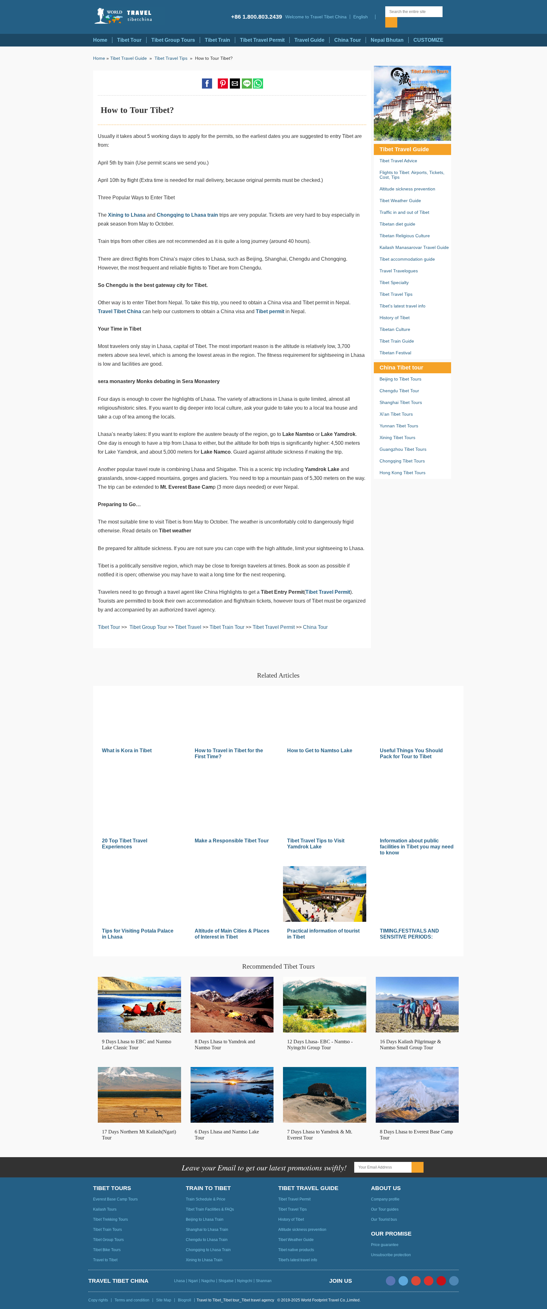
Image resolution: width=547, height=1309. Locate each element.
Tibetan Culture (395, 329)
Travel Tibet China (119, 311)
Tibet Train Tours (107, 1229)
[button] (362, 16)
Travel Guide (309, 40)
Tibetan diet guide (397, 223)
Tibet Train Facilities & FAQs (210, 1209)
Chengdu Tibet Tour (399, 390)
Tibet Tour (129, 40)
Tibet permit (270, 311)
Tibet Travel (189, 627)
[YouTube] (428, 1281)
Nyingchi (244, 1281)
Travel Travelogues (399, 270)
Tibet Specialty (394, 282)
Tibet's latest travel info (402, 305)
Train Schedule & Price (205, 1199)
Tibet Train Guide (397, 341)
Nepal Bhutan (387, 40)
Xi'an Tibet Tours (396, 414)
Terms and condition (132, 1300)
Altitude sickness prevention (407, 188)
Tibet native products (296, 1250)
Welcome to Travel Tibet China (316, 17)
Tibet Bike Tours (107, 1250)
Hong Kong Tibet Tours (402, 472)
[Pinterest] (441, 1281)
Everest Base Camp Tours (115, 1199)
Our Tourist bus (384, 1219)
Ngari (193, 1281)
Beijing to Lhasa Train (204, 1219)
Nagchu (208, 1281)
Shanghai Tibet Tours (401, 402)
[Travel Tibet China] (129, 16)
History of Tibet (395, 317)
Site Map (163, 1300)
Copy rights (98, 1300)
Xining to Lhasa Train (204, 1260)
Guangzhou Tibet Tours (403, 449)
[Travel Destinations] (380, 17)
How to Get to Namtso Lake (319, 750)
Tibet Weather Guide (400, 200)
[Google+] (416, 1281)
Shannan (264, 1281)
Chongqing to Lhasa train (187, 215)
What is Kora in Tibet (127, 750)
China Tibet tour (401, 367)
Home (100, 40)
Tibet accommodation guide (407, 259)
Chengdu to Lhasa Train (207, 1240)
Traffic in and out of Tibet (404, 212)
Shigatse (226, 1281)
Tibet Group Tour (148, 627)
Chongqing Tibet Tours (402, 460)
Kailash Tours (104, 1209)
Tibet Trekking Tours (110, 1219)
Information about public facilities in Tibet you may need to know (417, 846)
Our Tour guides (385, 1209)
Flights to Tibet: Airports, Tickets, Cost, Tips (412, 175)
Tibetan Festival (395, 352)
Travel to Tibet (105, 1260)
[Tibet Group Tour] (412, 103)
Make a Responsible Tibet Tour (232, 840)
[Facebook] (390, 1281)
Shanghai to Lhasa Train (207, 1229)
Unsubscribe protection (391, 1255)
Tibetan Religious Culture (405, 235)
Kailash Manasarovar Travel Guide (414, 247)
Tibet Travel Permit (262, 40)
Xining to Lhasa (127, 215)
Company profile (385, 1199)
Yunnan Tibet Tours (399, 425)
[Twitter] (403, 1281)
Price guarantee (385, 1245)
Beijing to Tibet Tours (400, 379)
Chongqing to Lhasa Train (208, 1250)
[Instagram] (454, 1281)
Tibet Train (217, 40)
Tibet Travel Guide (128, 58)
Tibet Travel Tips (171, 58)
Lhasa (179, 1281)
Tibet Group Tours (173, 40)
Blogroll (184, 1300)
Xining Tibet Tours (397, 437)
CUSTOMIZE (428, 40)
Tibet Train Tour (227, 627)
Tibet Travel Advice (398, 160)
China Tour (347, 40)
